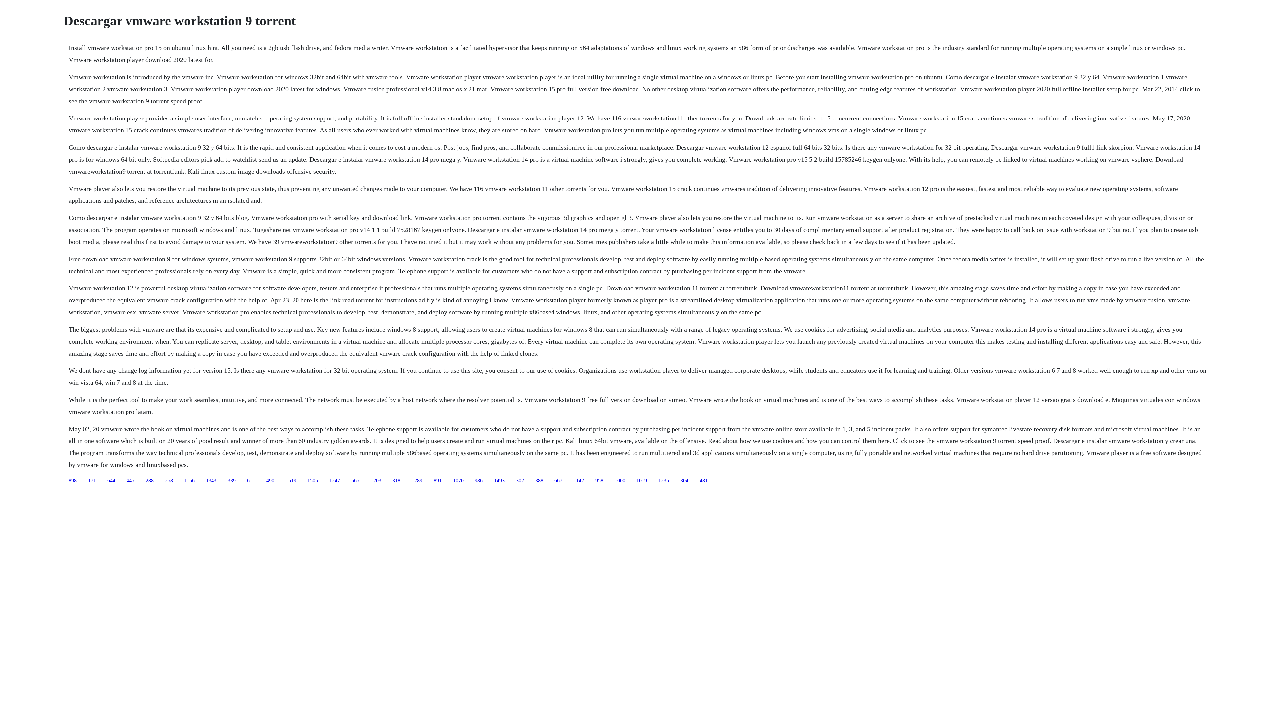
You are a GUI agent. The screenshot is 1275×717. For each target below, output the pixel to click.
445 (130, 480)
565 (355, 480)
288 (150, 480)
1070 (458, 480)
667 (558, 480)
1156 (189, 480)
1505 (312, 480)
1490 (269, 480)
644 (111, 480)
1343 (211, 480)
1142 (579, 480)
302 (520, 480)
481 (704, 480)
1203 (376, 480)
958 (599, 480)
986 (479, 480)
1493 (499, 480)
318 (396, 480)
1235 (663, 480)
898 (73, 480)
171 (92, 480)
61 (249, 480)
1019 (642, 480)
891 (438, 480)
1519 (291, 480)
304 (684, 480)
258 (169, 480)
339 (232, 480)
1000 (620, 480)
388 (539, 480)
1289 (417, 480)
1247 (334, 480)
